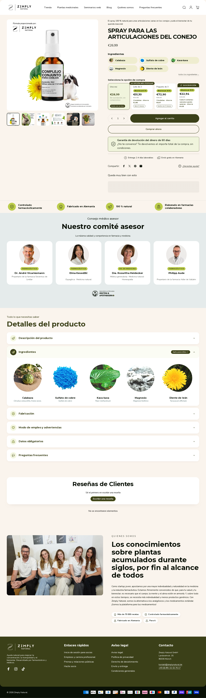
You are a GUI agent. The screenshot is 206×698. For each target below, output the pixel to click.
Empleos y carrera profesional (79, 657)
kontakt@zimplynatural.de (170, 664)
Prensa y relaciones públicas (79, 661)
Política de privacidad (122, 657)
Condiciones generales (123, 671)
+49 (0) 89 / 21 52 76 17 (170, 667)
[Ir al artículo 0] (13, 119)
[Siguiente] (91, 70)
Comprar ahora (153, 129)
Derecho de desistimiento (124, 661)
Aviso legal (117, 652)
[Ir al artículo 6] (88, 119)
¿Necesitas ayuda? (190, 166)
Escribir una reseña (103, 498)
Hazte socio (70, 666)
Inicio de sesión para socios (78, 652)
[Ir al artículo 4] (58, 119)
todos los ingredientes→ (189, 74)
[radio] (119, 96)
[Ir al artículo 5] (73, 119)
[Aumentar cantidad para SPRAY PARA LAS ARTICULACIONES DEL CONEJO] (124, 118)
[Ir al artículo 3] (43, 119)
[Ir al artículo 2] (28, 119)
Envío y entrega (119, 666)
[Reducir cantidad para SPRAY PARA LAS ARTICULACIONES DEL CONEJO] (111, 118)
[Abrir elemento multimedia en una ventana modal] (52, 65)
